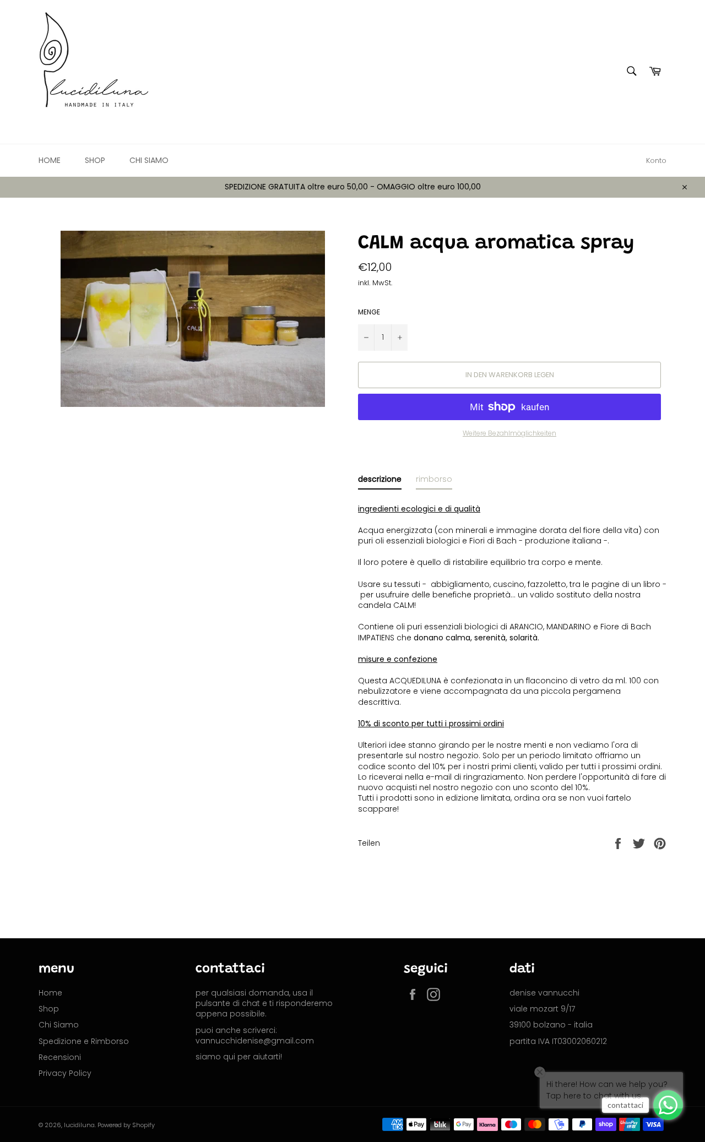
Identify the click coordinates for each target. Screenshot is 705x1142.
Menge (369, 312)
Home (50, 160)
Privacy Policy (65, 1073)
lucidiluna (79, 1125)
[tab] (380, 481)
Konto (656, 160)
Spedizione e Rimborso (84, 1041)
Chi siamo (149, 160)
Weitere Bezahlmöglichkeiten (509, 433)
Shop (95, 160)
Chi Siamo (59, 1024)
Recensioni (60, 1057)
